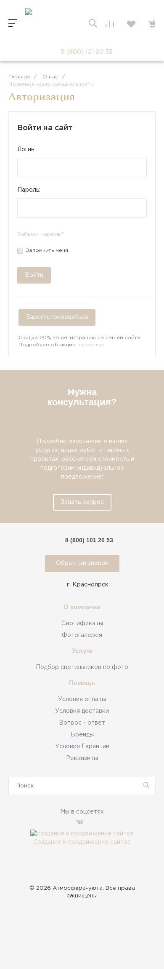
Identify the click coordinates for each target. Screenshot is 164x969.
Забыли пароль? (40, 234)
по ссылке (91, 345)
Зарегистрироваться (57, 317)
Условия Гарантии (82, 746)
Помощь (82, 683)
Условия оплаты (82, 699)
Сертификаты (82, 623)
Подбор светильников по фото (82, 667)
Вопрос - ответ (82, 722)
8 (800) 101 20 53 (86, 52)
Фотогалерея (82, 635)
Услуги (82, 651)
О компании (82, 607)
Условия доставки (82, 711)
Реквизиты (82, 758)
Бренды (82, 734)
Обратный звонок (82, 563)
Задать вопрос (82, 502)
